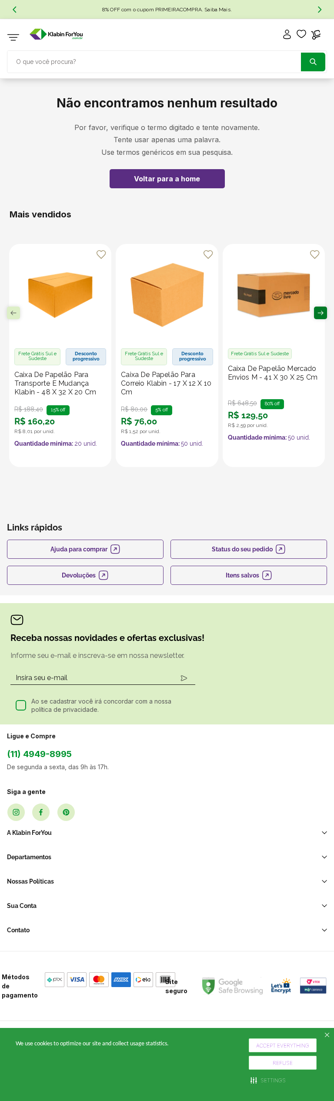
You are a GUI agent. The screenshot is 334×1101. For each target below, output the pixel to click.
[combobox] (167, 60)
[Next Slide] (319, 9)
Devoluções (79, 575)
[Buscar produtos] (313, 62)
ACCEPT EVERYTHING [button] (282, 1045)
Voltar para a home (167, 178)
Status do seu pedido (242, 549)
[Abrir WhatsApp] (312, 1079)
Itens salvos (242, 575)
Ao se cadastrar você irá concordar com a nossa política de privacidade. (101, 705)
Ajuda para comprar (78, 549)
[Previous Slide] (14, 9)
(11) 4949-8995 (39, 754)
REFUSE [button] (283, 1063)
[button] (268, 1080)
